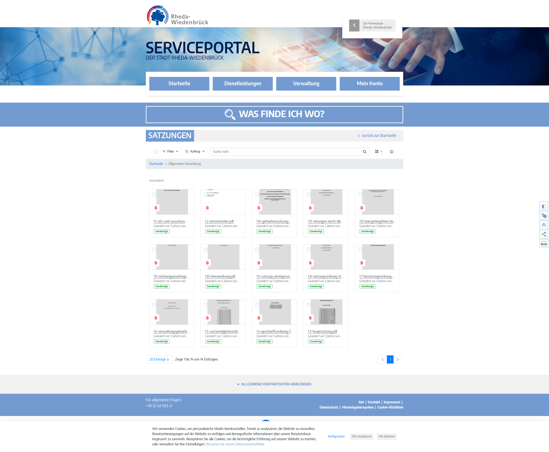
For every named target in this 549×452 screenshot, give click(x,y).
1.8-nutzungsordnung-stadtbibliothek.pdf (326, 276)
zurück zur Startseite (379, 136)
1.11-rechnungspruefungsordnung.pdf (172, 276)
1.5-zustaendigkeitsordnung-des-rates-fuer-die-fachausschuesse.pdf (223, 331)
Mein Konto (370, 83)
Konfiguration (336, 436)
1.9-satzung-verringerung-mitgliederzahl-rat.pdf (274, 276)
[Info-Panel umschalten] (391, 151)
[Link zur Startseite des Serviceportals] (177, 15)
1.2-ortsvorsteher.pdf (219, 221)
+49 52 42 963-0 (159, 406)
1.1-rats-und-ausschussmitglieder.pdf (172, 221)
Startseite (179, 83)
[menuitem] (544, 234)
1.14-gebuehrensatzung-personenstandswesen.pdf (274, 221)
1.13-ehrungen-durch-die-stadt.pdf (326, 221)
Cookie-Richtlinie (390, 407)
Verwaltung (306, 83)
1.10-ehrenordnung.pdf (220, 276)
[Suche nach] (364, 151)
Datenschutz (329, 407)
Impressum (392, 402)
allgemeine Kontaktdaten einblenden (276, 384)
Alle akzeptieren (362, 436)
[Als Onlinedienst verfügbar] (544, 215)
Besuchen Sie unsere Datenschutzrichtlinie (235, 444)
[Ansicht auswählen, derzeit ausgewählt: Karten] (379, 151)
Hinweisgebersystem (358, 407)
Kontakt (374, 402)
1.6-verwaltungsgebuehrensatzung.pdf (172, 331)
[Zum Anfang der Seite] (544, 224)
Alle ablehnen (387, 436)
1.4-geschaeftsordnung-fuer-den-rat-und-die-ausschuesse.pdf (274, 331)
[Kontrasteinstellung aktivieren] (544, 206)
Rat (361, 402)
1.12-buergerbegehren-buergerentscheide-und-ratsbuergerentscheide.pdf (377, 221)
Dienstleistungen (242, 83)
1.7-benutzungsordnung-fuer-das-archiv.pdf (377, 276)
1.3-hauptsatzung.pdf (322, 331)
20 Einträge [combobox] (158, 359)
